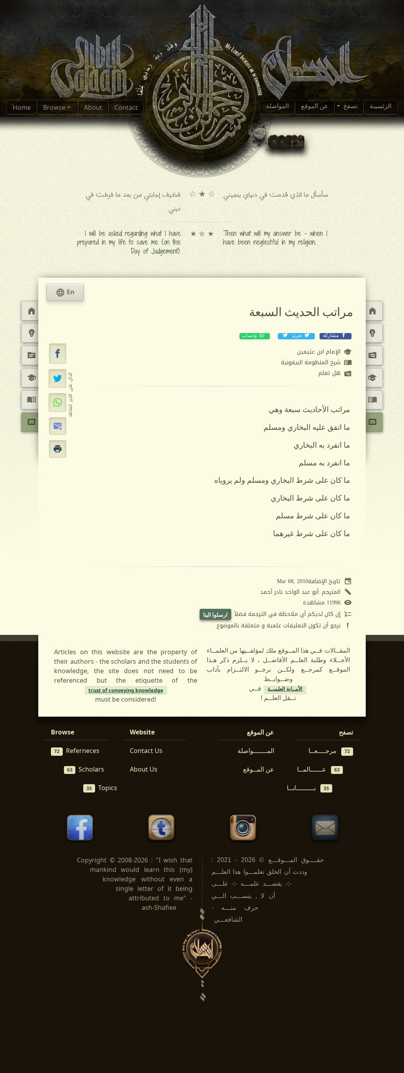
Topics (101, 787)
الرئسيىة (380, 107)
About (93, 107)
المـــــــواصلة (256, 750)
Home (22, 107)
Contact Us (146, 750)
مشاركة (331, 336)
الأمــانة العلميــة (285, 690)
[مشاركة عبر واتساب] (57, 402)
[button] (57, 353)
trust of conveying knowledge (125, 690)
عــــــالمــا (318, 769)
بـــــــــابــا (308, 787)
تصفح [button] (349, 107)
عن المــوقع (258, 769)
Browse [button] (55, 107)
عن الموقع (314, 107)
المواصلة (277, 107)
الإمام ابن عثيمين (324, 352)
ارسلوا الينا (215, 614)
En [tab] (65, 292)
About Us (143, 769)
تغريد (297, 336)
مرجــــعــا (329, 750)
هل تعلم (335, 373)
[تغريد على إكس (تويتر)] (57, 378)
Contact (126, 107)
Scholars (86, 769)
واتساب (250, 336)
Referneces (76, 750)
